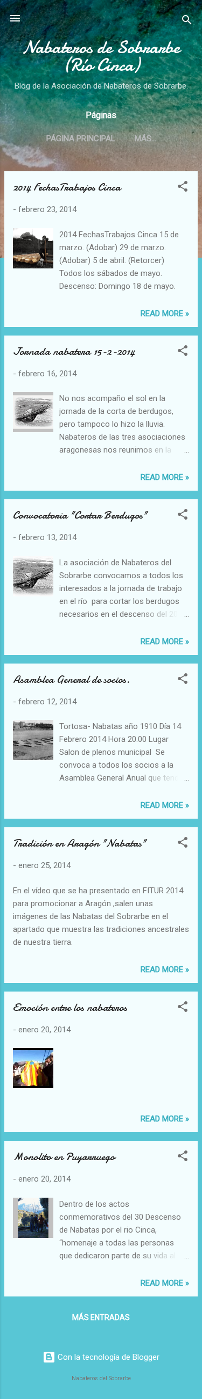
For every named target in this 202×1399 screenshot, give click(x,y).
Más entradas (101, 1317)
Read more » (165, 313)
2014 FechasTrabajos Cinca (67, 187)
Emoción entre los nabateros (70, 1007)
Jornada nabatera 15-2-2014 (74, 351)
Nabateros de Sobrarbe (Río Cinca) (101, 56)
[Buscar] (186, 21)
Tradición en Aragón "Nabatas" (79, 843)
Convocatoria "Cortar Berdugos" (80, 515)
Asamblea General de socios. (71, 679)
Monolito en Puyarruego (64, 1156)
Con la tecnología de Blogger (107, 1357)
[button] (182, 188)
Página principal (80, 138)
